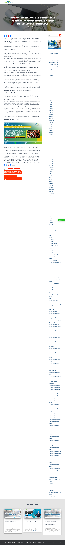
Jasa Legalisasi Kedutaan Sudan (54, 273)
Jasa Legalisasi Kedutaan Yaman (54, 275)
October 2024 (51, 118)
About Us (29, 1)
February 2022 (51, 165)
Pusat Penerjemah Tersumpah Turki (54, 468)
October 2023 (51, 140)
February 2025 (51, 110)
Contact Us (51, 1)
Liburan (50, 298)
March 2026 (51, 85)
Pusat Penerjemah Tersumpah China (55, 393)
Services (34, 1)
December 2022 (51, 159)
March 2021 (51, 181)
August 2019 (51, 214)
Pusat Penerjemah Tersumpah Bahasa (55, 385)
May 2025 (50, 104)
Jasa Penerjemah (52, 287)
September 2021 (51, 169)
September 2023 (51, 142)
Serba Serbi (51, 483)
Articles (9, 542)
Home (21, 1)
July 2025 (50, 100)
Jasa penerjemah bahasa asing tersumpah (10, 175)
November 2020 (51, 189)
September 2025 (51, 96)
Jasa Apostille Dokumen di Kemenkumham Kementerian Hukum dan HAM (55, 247)
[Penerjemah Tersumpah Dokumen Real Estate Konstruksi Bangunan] (52, 513)
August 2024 (51, 122)
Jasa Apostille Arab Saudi (53, 243)
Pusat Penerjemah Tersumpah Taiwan (55, 453)
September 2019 (51, 212)
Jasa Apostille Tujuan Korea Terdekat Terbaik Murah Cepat (32, 522)
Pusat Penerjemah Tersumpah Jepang (55, 415)
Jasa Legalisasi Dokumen (53, 260)
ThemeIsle (59, 542)
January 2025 (51, 112)
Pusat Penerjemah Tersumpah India (54, 408)
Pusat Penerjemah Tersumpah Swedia (55, 451)
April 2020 (50, 199)
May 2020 (50, 197)
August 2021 (51, 171)
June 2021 (50, 175)
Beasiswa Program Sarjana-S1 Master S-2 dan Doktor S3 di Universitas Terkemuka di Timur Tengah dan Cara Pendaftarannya (12, 172)
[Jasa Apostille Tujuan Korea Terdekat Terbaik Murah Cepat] (32, 513)
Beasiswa (50, 237)
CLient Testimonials (57, 1)
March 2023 (51, 153)
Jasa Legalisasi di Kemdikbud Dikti (54, 254)
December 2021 (51, 167)
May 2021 (50, 177)
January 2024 (51, 136)
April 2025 (50, 106)
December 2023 (51, 138)
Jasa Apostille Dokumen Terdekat (54, 250)
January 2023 (51, 157)
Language (39, 1)
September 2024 (51, 120)
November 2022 (51, 161)
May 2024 (50, 128)
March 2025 (51, 108)
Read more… (15, 531)
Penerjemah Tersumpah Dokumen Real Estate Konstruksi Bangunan (50, 523)
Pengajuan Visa (51, 383)
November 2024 (51, 116)
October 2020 (51, 191)
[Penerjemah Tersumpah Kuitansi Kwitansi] (12, 513)
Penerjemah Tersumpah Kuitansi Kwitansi (10, 522)
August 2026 (51, 75)
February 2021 (51, 183)
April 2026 (50, 83)
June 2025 (50, 102)
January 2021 (51, 185)
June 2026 (50, 79)
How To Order (44, 1)
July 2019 (50, 216)
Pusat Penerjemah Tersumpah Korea (55, 419)
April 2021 (50, 179)
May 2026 (50, 81)
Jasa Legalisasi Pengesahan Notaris (55, 277)
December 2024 (51, 114)
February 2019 (51, 224)
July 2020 (50, 195)
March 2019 (51, 222)
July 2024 (50, 124)
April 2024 (50, 130)
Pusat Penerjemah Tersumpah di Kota (55, 398)
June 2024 (50, 126)
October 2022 (51, 163)
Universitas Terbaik (52, 496)
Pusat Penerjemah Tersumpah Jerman (55, 417)
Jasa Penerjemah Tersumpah (53, 289)
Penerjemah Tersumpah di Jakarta (54, 324)
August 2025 (51, 98)
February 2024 (51, 134)
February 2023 (51, 155)
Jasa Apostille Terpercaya (53, 252)
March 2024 (51, 132)
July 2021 (50, 173)
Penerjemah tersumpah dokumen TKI (55, 366)
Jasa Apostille (51, 241)
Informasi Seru (51, 239)
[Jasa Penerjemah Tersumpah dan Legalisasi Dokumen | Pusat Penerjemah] (8, 2)
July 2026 (50, 77)
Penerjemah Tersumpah (53, 311)
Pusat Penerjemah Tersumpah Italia (54, 413)
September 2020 (51, 193)
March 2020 (51, 201)
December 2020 (51, 187)
